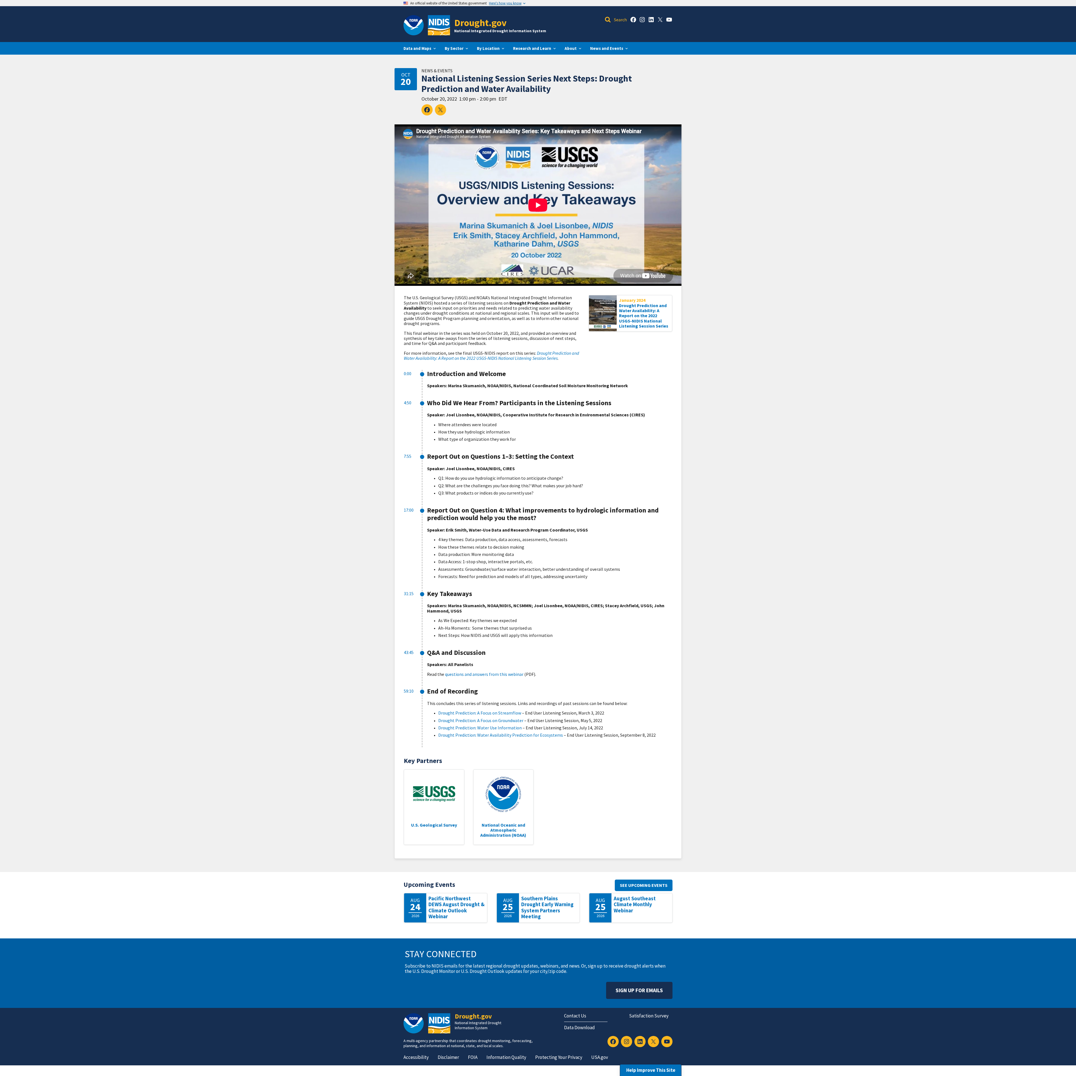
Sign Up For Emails (639, 990)
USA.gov (599, 1057)
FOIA (472, 1057)
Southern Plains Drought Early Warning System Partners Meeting (547, 907)
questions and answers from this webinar (484, 674)
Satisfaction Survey (649, 1016)
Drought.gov (480, 23)
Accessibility (416, 1057)
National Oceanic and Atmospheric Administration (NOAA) (503, 830)
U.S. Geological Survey (434, 825)
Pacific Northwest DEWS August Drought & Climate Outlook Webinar (456, 907)
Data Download (579, 1027)
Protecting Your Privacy (558, 1057)
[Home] (439, 25)
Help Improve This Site (650, 1070)
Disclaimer (448, 1057)
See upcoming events (643, 885)
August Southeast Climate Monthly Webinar (635, 904)
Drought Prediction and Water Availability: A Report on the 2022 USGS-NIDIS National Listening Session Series (643, 316)
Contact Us (575, 1016)
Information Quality (506, 1057)
